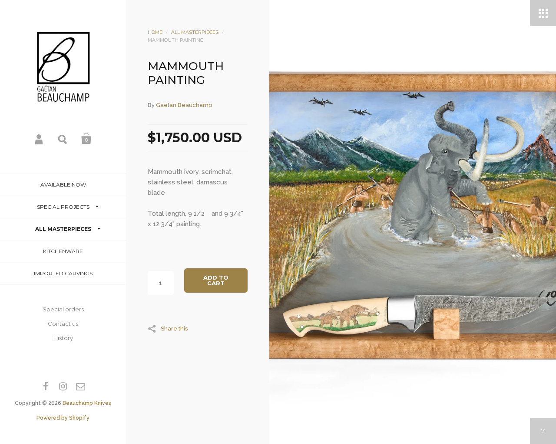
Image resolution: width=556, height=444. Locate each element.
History (63, 337)
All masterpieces (63, 229)
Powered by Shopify (62, 418)
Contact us (63, 323)
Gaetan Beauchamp (184, 105)
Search (63, 139)
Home (155, 32)
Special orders (63, 309)
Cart (86, 139)
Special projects (63, 207)
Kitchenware (63, 251)
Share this (174, 328)
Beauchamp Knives (87, 403)
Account (39, 139)
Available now (63, 184)
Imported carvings (63, 273)
